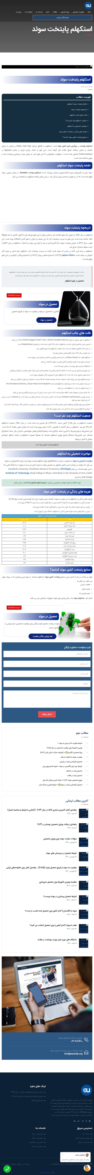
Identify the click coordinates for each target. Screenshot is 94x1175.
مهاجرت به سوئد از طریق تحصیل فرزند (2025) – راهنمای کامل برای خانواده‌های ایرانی (41, 867)
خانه (89, 12)
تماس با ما (5, 1164)
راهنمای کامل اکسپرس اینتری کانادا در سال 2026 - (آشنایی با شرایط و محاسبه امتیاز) (42, 810)
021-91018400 (77, 1041)
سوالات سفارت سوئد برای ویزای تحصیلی (60, 839)
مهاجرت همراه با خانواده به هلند (71, 757)
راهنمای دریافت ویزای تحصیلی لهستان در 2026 (57, 824)
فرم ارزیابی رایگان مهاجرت (42, 636)
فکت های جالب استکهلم (78, 115)
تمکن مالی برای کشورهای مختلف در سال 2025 (27, 1092)
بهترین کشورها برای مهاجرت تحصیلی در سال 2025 (64, 748)
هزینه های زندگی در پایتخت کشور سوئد (73, 131)
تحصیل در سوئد (46, 320)
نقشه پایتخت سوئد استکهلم (77, 104)
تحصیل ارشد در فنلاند (74, 775)
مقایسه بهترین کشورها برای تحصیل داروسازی (58, 882)
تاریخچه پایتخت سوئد (79, 109)
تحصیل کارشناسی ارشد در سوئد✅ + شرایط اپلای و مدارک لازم (60, 784)
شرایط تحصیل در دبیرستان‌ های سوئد (61, 853)
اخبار (47, 12)
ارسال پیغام (47, 714)
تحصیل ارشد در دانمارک (74, 771)
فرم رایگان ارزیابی (63, 17)
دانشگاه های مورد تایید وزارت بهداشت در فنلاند (57, 939)
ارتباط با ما (28, 12)
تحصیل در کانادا (37, 1138)
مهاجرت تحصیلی (78, 12)
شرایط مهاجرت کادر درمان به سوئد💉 (69, 743)
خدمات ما (39, 12)
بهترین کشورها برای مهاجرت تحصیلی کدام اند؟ (27, 1096)
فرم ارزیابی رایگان (37, 1100)
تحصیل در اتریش (83, 1142)
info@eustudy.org (73, 1053)
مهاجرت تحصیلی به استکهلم (77, 126)
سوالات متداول (16, 1164)
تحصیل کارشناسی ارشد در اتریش (71, 761)
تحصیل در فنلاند (37, 1146)
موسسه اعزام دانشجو (38, 482)
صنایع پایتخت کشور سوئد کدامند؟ (75, 137)
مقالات (55, 12)
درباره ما (19, 12)
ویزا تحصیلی (65, 12)
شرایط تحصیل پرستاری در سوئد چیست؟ (60, 896)
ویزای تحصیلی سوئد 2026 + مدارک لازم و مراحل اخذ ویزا (62, 780)
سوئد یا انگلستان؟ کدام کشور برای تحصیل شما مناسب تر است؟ (51, 911)
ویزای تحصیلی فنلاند (82, 1138)
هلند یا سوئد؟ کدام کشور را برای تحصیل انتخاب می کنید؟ (53, 925)
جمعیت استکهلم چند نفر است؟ (76, 120)
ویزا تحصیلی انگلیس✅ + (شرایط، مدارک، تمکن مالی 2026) (61, 752)
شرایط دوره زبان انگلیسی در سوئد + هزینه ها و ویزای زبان (62, 766)
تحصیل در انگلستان (36, 1142)
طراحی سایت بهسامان (47, 1172)
